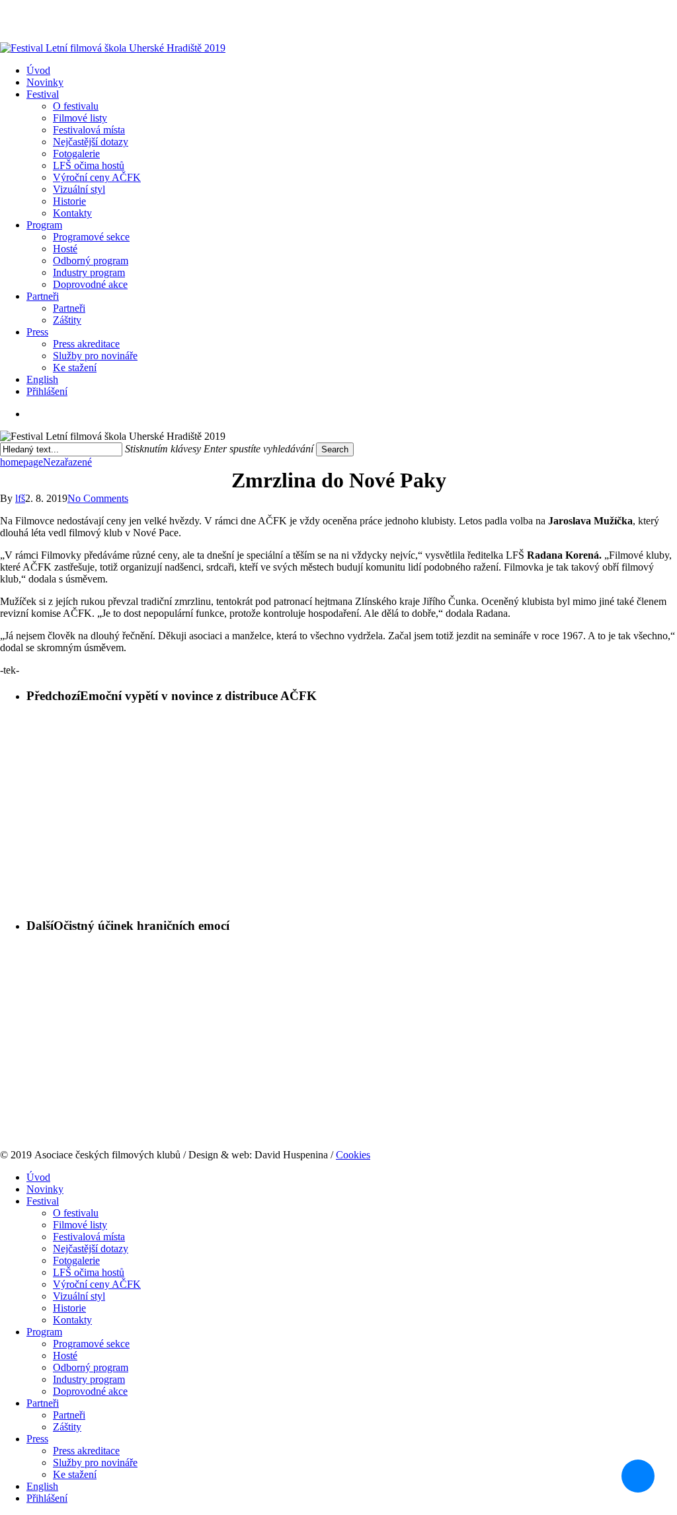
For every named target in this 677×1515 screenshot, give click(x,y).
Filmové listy (80, 1224)
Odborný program (90, 1367)
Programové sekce (91, 1343)
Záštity (67, 1426)
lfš (20, 498)
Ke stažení (75, 1474)
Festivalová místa (89, 1236)
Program (44, 1331)
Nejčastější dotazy (90, 1248)
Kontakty (72, 1319)
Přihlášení (46, 391)
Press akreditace (86, 1450)
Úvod (38, 1177)
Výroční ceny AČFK (97, 1284)
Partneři (42, 1403)
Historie (69, 1308)
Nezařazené (67, 462)
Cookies (353, 1154)
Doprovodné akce (90, 1391)
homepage (21, 462)
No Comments (97, 498)
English (42, 1486)
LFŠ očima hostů (88, 1272)
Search (334, 449)
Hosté (65, 1355)
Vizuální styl (79, 1296)
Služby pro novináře (95, 1462)
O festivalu (76, 1212)
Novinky (44, 1189)
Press (37, 1438)
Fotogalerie (76, 1260)
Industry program (89, 1379)
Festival (42, 1201)
